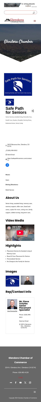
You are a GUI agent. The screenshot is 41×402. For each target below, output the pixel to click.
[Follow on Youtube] (20, 383)
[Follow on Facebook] (16, 383)
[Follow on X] (25, 383)
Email (20, 377)
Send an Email (23, 321)
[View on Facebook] (7, 166)
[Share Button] (32, 111)
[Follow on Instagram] (30, 383)
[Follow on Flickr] (11, 383)
